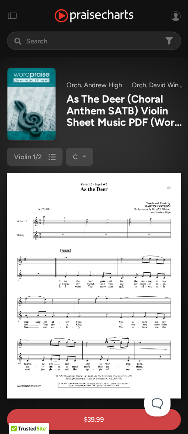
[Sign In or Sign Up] (176, 16)
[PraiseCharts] (94, 16)
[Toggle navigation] (12, 16)
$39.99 (94, 419)
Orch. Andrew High (94, 85)
